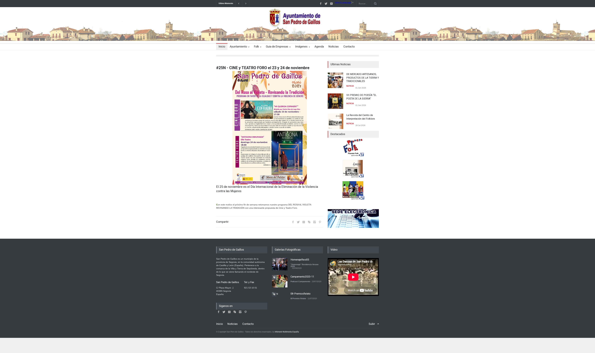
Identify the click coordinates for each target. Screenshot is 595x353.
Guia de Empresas (277, 46)
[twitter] (326, 3)
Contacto (349, 46)
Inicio (221, 46)
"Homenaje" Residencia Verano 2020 (304, 265)
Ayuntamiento (238, 46)
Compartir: (222, 221)
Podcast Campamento (300, 281)
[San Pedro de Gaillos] (297, 35)
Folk (256, 46)
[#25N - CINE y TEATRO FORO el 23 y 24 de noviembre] (269, 127)
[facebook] (320, 3)
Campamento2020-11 (302, 276)
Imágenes (301, 46)
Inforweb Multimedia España (287, 332)
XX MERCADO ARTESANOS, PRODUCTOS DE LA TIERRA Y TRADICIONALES (362, 78)
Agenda (319, 46)
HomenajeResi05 (300, 259)
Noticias (333, 46)
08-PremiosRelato (301, 293)
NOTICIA (350, 86)
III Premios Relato (298, 298)
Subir (372, 323)
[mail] (331, 3)
